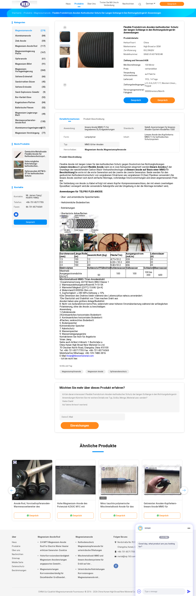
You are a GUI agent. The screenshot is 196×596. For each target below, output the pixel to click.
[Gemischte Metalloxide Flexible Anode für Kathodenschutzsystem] (19, 154)
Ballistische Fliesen (30, 107)
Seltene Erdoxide (30, 87)
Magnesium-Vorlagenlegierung (30, 70)
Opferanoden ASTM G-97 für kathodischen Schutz (35, 173)
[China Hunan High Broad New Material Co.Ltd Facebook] (115, 566)
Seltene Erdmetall (30, 76)
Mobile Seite (17, 562)
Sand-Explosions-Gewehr (30, 92)
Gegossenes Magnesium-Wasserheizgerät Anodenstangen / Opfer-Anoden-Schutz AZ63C (118, 506)
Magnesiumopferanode (71, 372)
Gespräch (171, 4)
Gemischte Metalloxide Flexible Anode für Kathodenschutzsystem (36, 153)
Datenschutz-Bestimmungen (19, 568)
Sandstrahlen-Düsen (30, 82)
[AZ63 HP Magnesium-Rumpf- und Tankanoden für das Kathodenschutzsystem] (75, 480)
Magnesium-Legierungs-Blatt (30, 114)
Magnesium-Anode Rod (30, 46)
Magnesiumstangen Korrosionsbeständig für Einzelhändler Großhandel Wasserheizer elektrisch (52, 573)
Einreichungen (79, 425)
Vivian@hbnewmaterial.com (80, 355)
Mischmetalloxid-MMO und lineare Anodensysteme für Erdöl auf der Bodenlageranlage (91, 560)
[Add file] (139, 591)
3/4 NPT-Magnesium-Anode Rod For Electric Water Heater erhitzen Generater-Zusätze (54, 546)
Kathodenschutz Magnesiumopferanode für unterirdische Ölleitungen (90, 546)
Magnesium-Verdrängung (30, 133)
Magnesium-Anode (95, 372)
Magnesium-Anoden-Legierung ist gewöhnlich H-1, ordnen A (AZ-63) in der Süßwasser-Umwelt (32, 506)
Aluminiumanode (30, 36)
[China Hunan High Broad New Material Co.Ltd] (24, 4)
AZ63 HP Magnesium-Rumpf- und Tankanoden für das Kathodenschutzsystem (74, 506)
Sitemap (16, 558)
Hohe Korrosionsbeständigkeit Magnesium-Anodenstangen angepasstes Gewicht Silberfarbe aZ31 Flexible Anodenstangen (54, 560)
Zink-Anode (30, 41)
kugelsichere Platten (30, 102)
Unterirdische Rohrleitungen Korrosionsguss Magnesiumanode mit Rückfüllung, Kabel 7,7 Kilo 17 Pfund (91, 573)
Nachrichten (17, 554)
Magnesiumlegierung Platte (30, 52)
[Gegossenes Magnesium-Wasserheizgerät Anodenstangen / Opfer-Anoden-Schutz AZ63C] (119, 480)
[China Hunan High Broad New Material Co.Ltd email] (16, 214)
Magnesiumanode (30, 30)
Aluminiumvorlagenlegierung (30, 128)
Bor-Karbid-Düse (30, 97)
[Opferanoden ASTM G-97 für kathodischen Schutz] (19, 174)
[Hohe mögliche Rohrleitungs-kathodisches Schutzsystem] (19, 164)
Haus (14, 542)
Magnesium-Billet (30, 64)
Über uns (16, 550)
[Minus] (189, 528)
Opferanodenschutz (118, 372)
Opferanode (30, 59)
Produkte (16, 546)
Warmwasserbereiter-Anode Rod (30, 121)
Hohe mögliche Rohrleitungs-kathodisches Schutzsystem (32, 163)
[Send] (189, 591)
